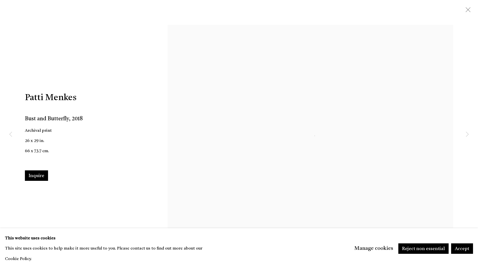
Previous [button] (10, 134)
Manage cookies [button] (373, 248)
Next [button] (467, 134)
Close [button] (467, 11)
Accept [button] (462, 249)
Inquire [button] (36, 176)
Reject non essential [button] (423, 249)
